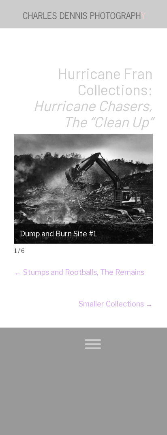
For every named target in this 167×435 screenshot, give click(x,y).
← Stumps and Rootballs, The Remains (79, 272)
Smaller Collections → (116, 304)
